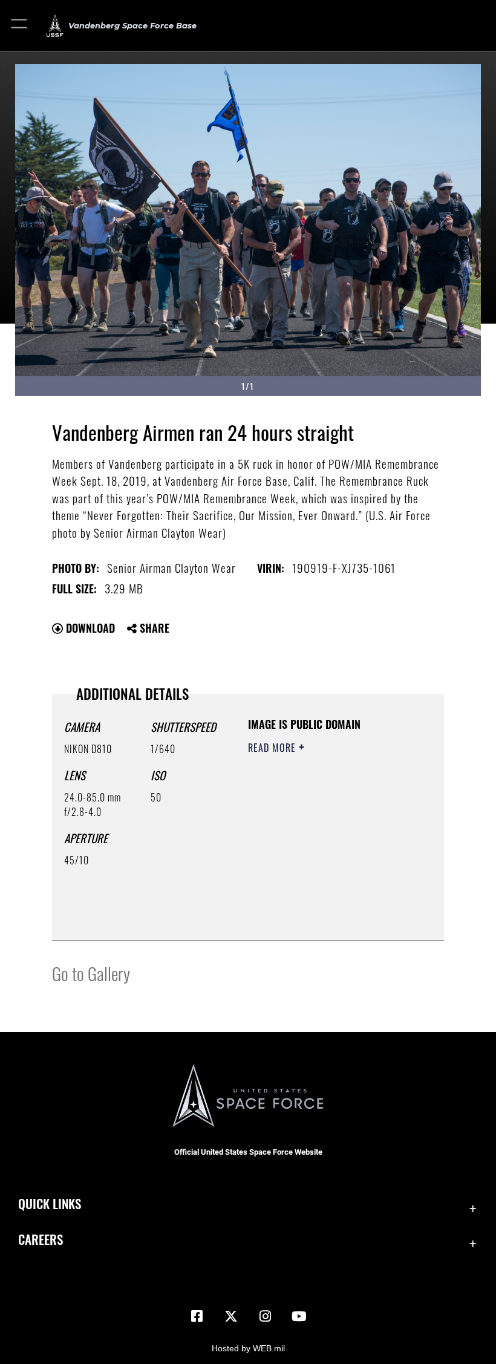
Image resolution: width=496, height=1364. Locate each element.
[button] (19, 25)
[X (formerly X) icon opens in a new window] (231, 1316)
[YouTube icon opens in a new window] (299, 1316)
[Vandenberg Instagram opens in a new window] (265, 1316)
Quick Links (49, 1203)
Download (89, 628)
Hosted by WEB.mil (248, 1348)
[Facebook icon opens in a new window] (197, 1316)
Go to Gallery (91, 973)
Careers (40, 1239)
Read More (273, 747)
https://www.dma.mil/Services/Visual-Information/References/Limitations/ (321, 901)
